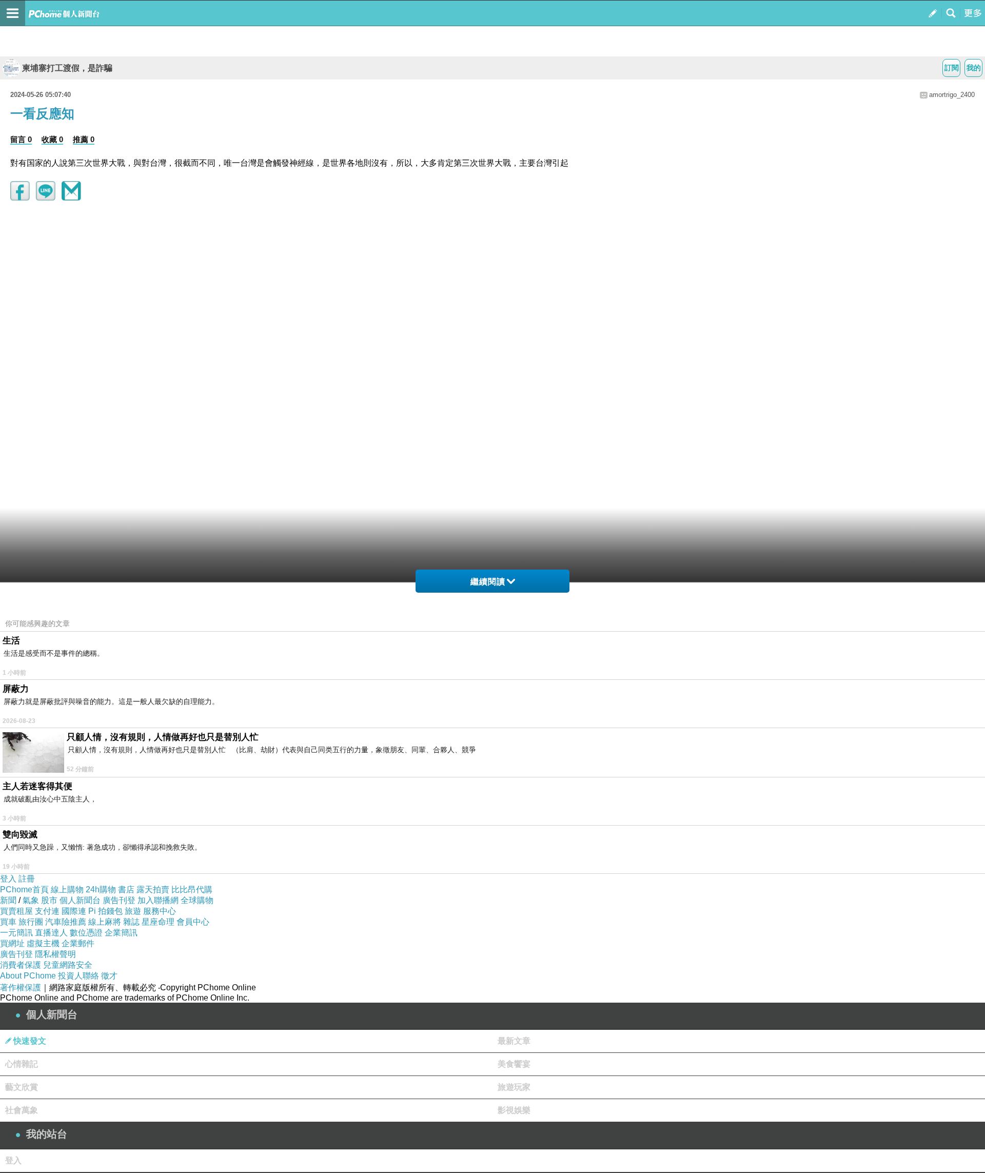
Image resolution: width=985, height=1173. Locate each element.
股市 (49, 900)
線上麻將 (104, 921)
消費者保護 (20, 965)
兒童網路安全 (67, 965)
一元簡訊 (16, 932)
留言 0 (21, 139)
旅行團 (30, 921)
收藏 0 (52, 139)
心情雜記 (21, 1064)
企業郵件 (78, 943)
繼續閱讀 (487, 581)
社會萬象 (21, 1110)
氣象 (31, 900)
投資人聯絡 (78, 975)
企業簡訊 (121, 932)
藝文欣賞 (21, 1087)
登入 (8, 878)
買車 (8, 921)
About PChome (28, 975)
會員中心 (192, 921)
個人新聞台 (80, 900)
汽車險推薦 (65, 921)
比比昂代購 (191, 889)
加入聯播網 (158, 900)
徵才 (109, 975)
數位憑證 (86, 932)
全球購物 (197, 900)
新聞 (8, 900)
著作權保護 (20, 987)
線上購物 (67, 889)
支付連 (47, 911)
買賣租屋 (16, 911)
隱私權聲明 (55, 954)
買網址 (12, 943)
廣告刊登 (119, 900)
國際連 (74, 911)
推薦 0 (83, 139)
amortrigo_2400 (952, 95)
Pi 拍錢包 (105, 911)
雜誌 (131, 921)
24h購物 (101, 889)
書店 (126, 889)
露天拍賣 (152, 889)
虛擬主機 (43, 943)
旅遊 (133, 911)
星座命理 (158, 921)
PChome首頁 (24, 889)
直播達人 (51, 932)
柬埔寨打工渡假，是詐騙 (67, 68)
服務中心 (159, 911)
